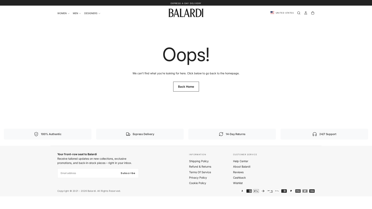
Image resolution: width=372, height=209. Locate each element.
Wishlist (238, 183)
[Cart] (313, 13)
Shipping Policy (199, 161)
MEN (75, 13)
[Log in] (306, 13)
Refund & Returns (200, 166)
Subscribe (128, 173)
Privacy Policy (198, 177)
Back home (186, 86)
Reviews (238, 172)
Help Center (240, 161)
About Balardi (241, 166)
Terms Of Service (200, 172)
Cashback (239, 177)
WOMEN (62, 13)
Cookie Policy (197, 183)
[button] (282, 12)
